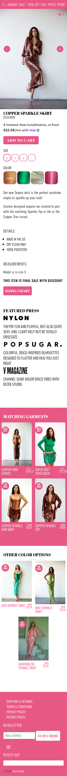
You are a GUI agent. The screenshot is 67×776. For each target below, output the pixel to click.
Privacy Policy (16, 711)
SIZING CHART (17, 291)
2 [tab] (33, 103)
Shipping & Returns (19, 701)
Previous (7, 49)
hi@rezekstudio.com (16, 763)
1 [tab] (28, 103)
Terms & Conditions (19, 706)
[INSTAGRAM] (8, 746)
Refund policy (16, 717)
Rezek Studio (18, 771)
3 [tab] (39, 103)
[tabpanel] (33, 59)
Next (60, 49)
